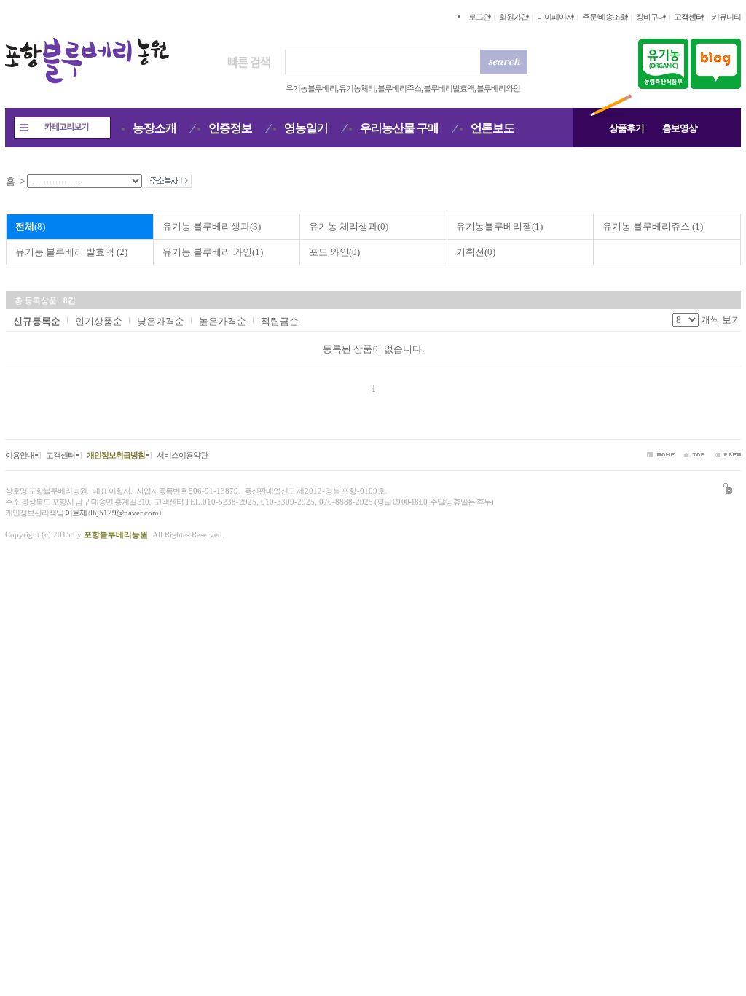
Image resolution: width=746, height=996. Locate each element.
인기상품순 (98, 321)
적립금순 (280, 321)
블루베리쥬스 (399, 88)
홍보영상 (679, 127)
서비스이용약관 (182, 455)
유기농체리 (357, 88)
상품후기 (626, 127)
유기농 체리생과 (348, 226)
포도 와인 (334, 251)
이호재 (76, 512)
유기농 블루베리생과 (211, 226)
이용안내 (19, 455)
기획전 (475, 251)
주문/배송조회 (604, 16)
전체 (30, 226)
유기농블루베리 (311, 88)
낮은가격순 (160, 321)
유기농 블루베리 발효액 (71, 251)
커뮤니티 (726, 16)
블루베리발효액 (448, 88)
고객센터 (60, 455)
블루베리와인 (498, 88)
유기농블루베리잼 (499, 226)
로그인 (479, 16)
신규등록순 (36, 321)
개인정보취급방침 (116, 455)
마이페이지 (555, 16)
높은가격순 (222, 321)
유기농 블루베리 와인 (212, 251)
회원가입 (513, 16)
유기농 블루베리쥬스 (652, 226)
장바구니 (650, 16)
